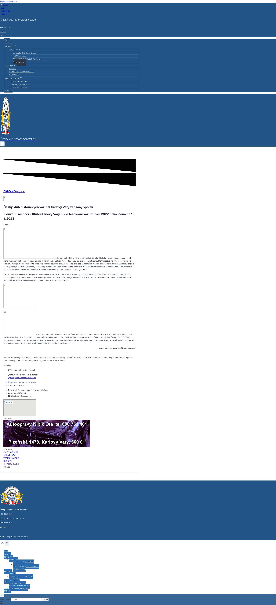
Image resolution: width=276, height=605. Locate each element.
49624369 (8, 514)
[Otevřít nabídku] (2, 143)
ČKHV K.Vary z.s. (14, 191)
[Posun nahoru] (2, 543)
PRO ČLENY (8, 571)
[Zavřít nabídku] (0, 547)
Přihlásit (3, 32)
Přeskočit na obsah (8, 1)
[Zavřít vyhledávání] (2, 595)
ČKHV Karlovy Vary (19, 62)
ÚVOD (7, 40)
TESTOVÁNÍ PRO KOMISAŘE (18, 88)
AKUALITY (8, 43)
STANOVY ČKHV (14, 75)
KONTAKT (8, 91)
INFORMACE (8, 557)
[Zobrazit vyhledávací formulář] (2, 34)
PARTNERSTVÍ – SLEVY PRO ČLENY (21, 72)
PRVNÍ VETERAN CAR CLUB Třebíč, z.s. (27, 59)
